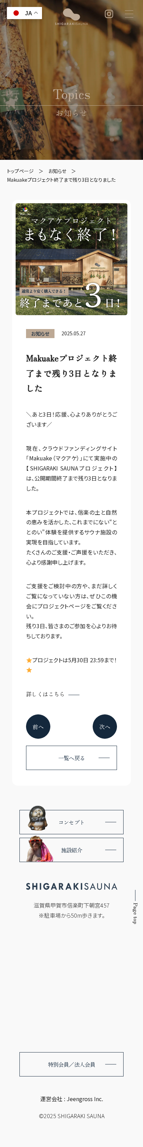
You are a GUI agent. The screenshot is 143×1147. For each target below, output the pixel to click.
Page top (136, 913)
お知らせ (71, 112)
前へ (38, 726)
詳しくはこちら (45, 694)
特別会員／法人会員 (71, 1064)
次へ (104, 726)
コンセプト (71, 822)
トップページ (20, 170)
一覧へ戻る (71, 758)
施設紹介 (71, 850)
